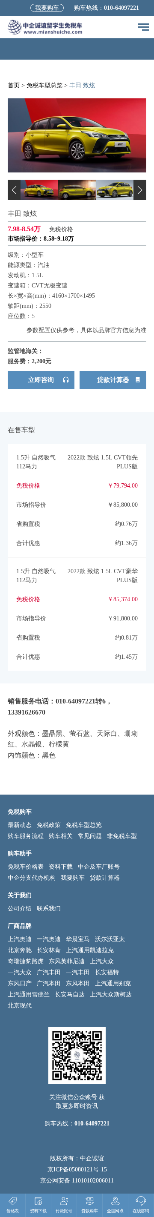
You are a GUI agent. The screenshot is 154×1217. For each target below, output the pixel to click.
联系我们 (49, 908)
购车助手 (20, 853)
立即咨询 (41, 379)
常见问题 (90, 836)
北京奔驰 (20, 950)
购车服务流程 (26, 836)
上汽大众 (102, 961)
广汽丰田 (49, 972)
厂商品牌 (20, 926)
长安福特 (107, 972)
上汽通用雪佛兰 (29, 994)
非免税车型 (122, 836)
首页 (14, 85)
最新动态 (20, 825)
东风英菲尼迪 (67, 961)
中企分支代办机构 (32, 878)
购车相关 (61, 836)
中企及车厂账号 (99, 867)
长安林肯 (49, 950)
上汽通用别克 (113, 983)
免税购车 (20, 812)
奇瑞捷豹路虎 (26, 961)
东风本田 (78, 983)
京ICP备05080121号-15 (77, 1169)
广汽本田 (49, 983)
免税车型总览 (44, 85)
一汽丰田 (78, 972)
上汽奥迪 (20, 939)
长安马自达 (70, 994)
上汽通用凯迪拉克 (90, 950)
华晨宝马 (78, 939)
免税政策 (49, 825)
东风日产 (20, 983)
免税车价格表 (26, 867)
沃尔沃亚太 (110, 939)
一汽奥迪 (49, 939)
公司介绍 (20, 908)
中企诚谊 (92, 1158)
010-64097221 (121, 8)
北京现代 (20, 1005)
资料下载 (61, 867)
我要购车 (47, 8)
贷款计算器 (113, 379)
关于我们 (20, 895)
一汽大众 (20, 972)
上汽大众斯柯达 (111, 994)
